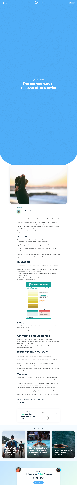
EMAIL (43, 412)
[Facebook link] (3, 3)
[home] (38, 3)
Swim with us (38, 482)
